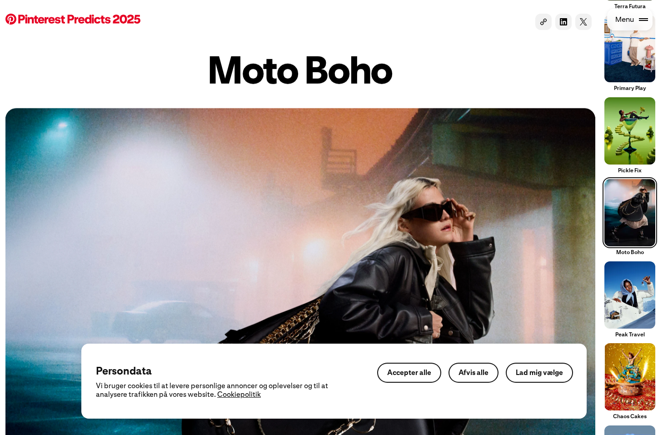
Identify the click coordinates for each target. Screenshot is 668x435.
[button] (72, 20)
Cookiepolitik (239, 394)
